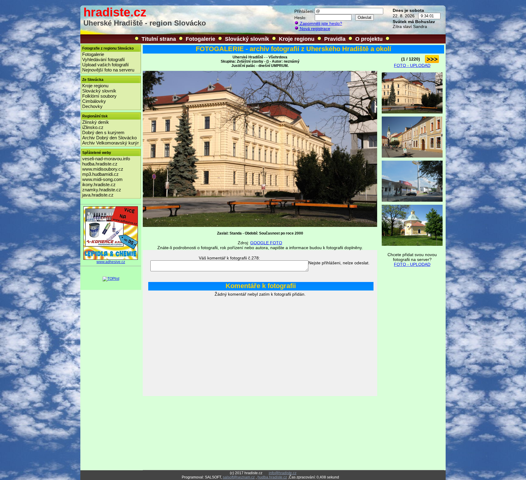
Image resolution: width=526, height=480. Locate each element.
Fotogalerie (200, 39)
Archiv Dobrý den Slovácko (109, 137)
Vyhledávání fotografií (103, 59)
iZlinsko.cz (92, 127)
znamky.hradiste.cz (101, 189)
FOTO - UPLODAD (412, 65)
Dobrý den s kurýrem (103, 132)
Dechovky (92, 106)
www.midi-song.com (102, 179)
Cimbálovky (94, 101)
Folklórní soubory (99, 96)
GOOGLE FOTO (266, 242)
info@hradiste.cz (282, 473)
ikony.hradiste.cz (99, 184)
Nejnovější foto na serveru (108, 69)
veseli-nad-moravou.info (106, 158)
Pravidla (334, 39)
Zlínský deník (95, 122)
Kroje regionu (296, 39)
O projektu (369, 39)
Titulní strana (159, 39)
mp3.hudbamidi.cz (100, 174)
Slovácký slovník (247, 39)
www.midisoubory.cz (102, 169)
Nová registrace (314, 28)
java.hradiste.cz (98, 194)
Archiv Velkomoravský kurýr (110, 142)
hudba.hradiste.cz (99, 163)
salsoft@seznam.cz (239, 477)
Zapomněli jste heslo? (320, 23)
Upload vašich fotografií (105, 64)
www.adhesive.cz (110, 262)
